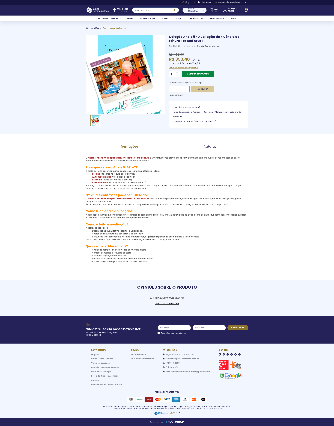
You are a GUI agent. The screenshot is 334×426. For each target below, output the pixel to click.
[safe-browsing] (230, 376)
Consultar (203, 88)
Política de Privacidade (142, 359)
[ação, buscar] (175, 10)
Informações (128, 146)
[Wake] (179, 422)
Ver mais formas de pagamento (183, 68)
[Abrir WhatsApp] (327, 419)
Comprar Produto (198, 73)
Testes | (99, 28)
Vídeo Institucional (100, 363)
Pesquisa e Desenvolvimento (105, 367)
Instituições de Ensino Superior (106, 384)
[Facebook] (220, 354)
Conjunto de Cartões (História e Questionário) (195, 121)
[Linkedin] (235, 354)
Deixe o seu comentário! (167, 304)
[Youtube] (231, 354)
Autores (95, 380)
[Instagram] (224, 354)
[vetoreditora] (107, 10)
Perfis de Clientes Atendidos (105, 376)
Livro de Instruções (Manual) (187, 107)
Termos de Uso (138, 354)
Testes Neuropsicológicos (114, 28)
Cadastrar (238, 327)
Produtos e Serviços (101, 371)
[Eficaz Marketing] (169, 422)
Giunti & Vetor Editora (102, 359)
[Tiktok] (227, 354)
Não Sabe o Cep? (177, 95)
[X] (239, 354)
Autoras (210, 146)
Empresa (95, 354)
